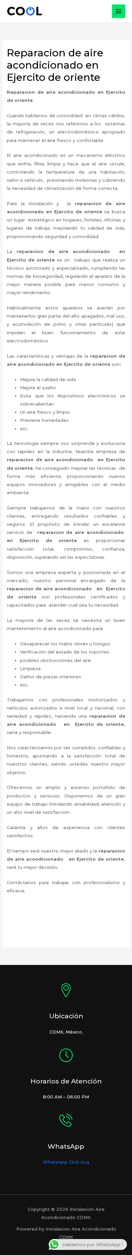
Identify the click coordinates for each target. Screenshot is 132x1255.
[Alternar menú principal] (119, 11)
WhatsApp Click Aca (66, 1162)
